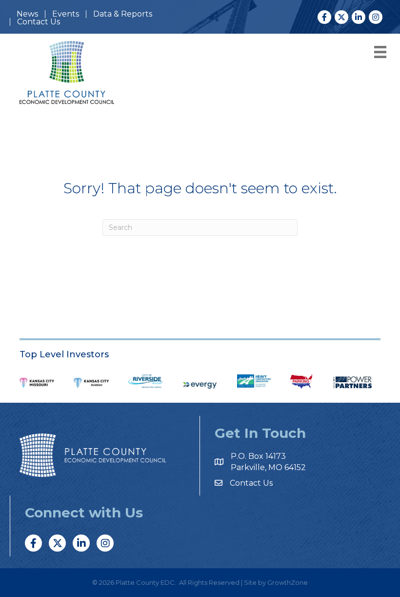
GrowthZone (287, 582)
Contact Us (38, 22)
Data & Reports (122, 14)
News (27, 14)
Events (65, 14)
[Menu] (378, 52)
